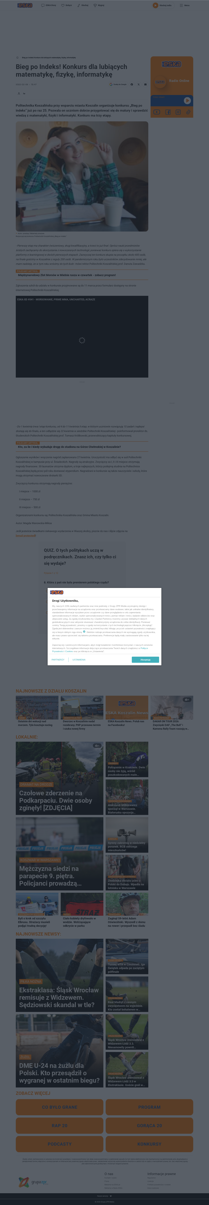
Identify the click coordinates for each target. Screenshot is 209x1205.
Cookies (69, 651)
